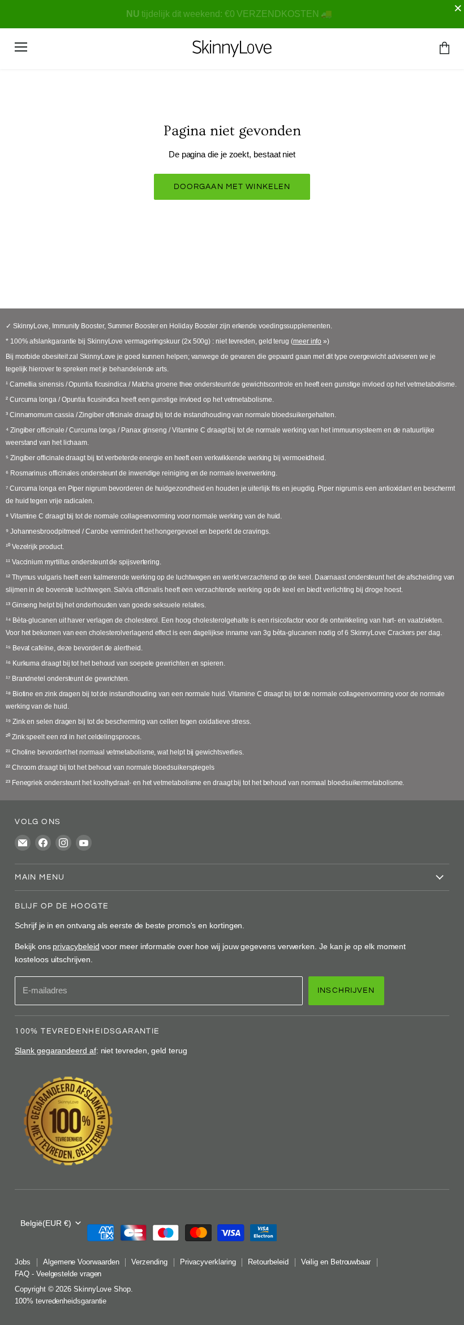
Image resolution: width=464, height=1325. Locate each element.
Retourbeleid (268, 1262)
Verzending (149, 1262)
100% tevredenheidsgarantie (60, 1301)
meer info (307, 341)
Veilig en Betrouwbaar (336, 1262)
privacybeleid (76, 946)
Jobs (23, 1262)
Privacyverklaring (208, 1262)
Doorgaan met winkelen (232, 186)
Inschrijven (346, 990)
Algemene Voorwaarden (81, 1262)
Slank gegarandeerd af (55, 1050)
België (45, 1223)
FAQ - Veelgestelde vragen (58, 1274)
